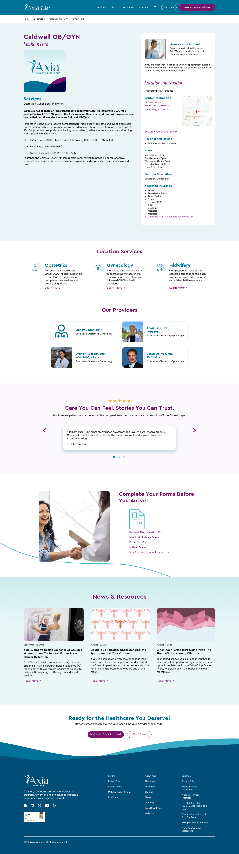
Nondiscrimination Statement (191, 829)
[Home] (37, 7)
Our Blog (149, 802)
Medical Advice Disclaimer (189, 788)
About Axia (150, 776)
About (114, 7)
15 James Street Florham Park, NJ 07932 (157, 104)
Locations (39, 19)
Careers (149, 792)
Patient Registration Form (147, 532)
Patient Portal (115, 786)
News (148, 797)
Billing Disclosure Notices (195, 822)
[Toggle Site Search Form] (155, 7)
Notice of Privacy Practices (190, 796)
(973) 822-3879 (160, 109)
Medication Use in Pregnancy (149, 552)
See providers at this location (161, 131)
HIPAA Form (137, 547)
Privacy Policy (189, 781)
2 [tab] (119, 457)
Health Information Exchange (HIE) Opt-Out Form (194, 806)
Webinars (149, 813)
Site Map (186, 776)
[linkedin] (32, 805)
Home (27, 19)
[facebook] (25, 805)
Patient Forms (115, 781)
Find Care (169, 7)
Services (100, 7)
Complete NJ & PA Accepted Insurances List (170, 216)
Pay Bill (111, 776)
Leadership (150, 786)
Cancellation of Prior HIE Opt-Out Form (194, 816)
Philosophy (150, 781)
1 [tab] (114, 457)
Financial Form (139, 542)
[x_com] (39, 805)
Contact (143, 7)
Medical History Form (144, 537)
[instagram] (54, 805)
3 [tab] (124, 457)
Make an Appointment (197, 7)
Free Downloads (153, 808)
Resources (128, 7)
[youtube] (47, 806)
